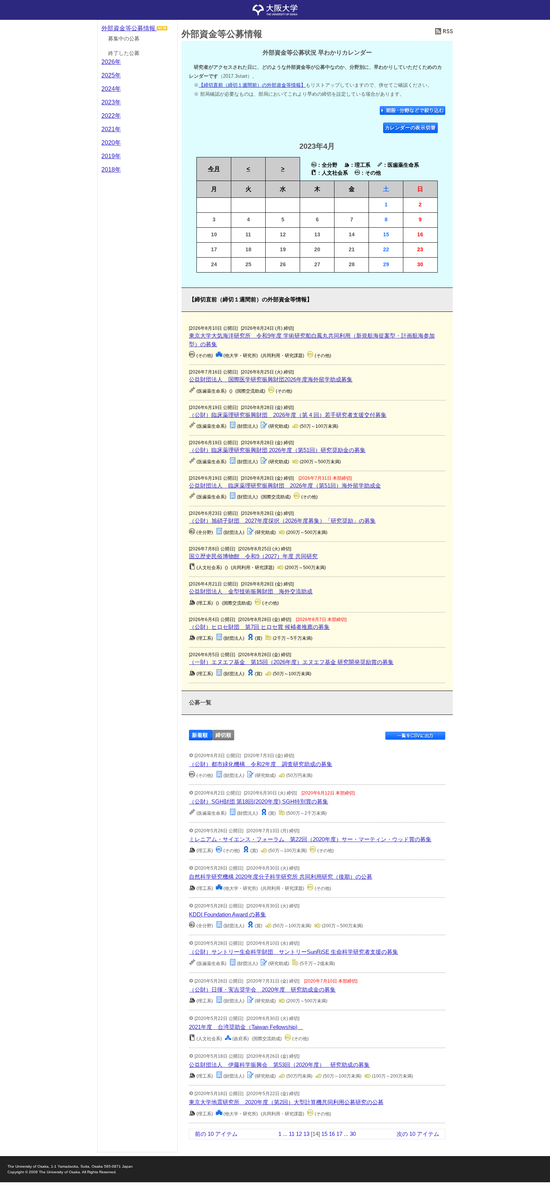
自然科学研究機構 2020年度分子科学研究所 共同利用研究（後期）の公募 (280, 876)
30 (353, 1134)
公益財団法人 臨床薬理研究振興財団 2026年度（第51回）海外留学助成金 (285, 485)
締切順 (223, 735)
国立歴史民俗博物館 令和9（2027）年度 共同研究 (253, 556)
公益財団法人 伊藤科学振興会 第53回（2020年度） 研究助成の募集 (279, 1064)
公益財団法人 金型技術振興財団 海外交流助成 (250, 591)
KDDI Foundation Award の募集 (227, 914)
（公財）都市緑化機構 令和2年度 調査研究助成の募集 (260, 764)
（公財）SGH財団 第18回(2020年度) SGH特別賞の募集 (258, 801)
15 (324, 1134)
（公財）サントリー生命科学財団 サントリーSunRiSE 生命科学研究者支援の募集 (293, 952)
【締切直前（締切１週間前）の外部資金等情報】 (252, 85)
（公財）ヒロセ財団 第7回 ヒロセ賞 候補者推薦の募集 (259, 627)
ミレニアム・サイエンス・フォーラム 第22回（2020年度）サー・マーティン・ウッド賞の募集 (310, 839)
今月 (214, 169)
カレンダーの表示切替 (410, 127)
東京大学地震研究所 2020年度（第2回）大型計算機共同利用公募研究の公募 (286, 1102)
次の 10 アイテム (418, 1134)
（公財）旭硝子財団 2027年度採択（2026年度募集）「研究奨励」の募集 (282, 520)
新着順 (200, 735)
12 (299, 1134)
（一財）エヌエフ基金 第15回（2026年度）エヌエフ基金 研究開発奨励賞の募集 (291, 662)
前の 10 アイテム (216, 1134)
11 (291, 1134)
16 (332, 1134)
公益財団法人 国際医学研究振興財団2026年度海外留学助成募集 (270, 379)
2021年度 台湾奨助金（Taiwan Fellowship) (246, 1027)
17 (339, 1134)
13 (306, 1134)
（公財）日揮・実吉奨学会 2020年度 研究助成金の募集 (262, 989)
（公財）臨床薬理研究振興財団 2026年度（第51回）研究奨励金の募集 (277, 450)
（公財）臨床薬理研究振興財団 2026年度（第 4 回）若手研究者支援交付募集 (287, 415)
